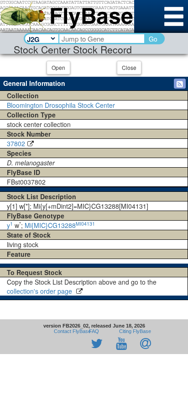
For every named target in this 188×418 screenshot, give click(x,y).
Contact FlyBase (72, 331)
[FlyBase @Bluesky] (44, 344)
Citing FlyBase (133, 331)
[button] (180, 84)
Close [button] (129, 67)
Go (153, 38)
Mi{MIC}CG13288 (60, 225)
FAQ (94, 331)
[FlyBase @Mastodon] (70, 344)
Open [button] (58, 67)
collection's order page (40, 291)
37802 (16, 143)
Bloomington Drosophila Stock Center (61, 105)
